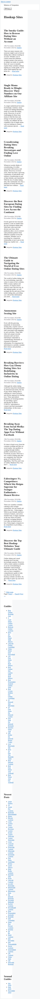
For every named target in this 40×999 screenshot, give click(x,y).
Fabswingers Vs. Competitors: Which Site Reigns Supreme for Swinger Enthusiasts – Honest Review (13, 486)
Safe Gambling (11, 919)
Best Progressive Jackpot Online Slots (11, 683)
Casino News (10, 824)
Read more (15, 71)
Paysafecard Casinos (12, 908)
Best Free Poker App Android (10, 769)
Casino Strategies (11, 839)
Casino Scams (10, 831)
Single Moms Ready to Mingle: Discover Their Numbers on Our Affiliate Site (13, 91)
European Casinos (11, 855)
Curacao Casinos (10, 844)
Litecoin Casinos (10, 881)
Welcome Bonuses (11, 963)
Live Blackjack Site (11, 746)
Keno (10, 878)
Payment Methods (11, 901)
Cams (10, 822)
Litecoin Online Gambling (11, 645)
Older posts (9, 592)
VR (9, 961)
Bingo (10, 816)
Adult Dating (10, 802)
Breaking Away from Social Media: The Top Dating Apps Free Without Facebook (14, 429)
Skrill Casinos (10, 936)
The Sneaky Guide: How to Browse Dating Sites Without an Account (14, 36)
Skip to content (6, 2)
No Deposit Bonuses (11, 896)
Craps (10, 842)
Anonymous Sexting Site (10, 312)
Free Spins (10, 859)
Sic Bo (9, 932)
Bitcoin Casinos (10, 819)
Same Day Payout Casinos (10, 925)
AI (9, 805)
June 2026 (9, 988)
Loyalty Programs (11, 885)
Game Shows (10, 866)
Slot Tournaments (12, 943)
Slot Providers (11, 939)
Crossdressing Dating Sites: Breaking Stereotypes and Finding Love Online (12, 149)
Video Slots (10, 958)
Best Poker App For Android (10, 778)
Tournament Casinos (12, 950)
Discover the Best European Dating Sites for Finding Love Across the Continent (13, 207)
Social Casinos (10, 947)
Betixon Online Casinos (10, 629)
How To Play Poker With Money (10, 637)
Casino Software (11, 835)
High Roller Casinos (10, 871)
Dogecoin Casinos (11, 848)
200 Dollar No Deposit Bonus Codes (10, 737)
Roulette (10, 917)
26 (17, 594)
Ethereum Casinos (11, 852)
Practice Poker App (10, 729)
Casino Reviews (11, 828)
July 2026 (9, 984)
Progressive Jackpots (11, 914)
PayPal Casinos (10, 905)
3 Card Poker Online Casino (10, 621)
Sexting (10, 929)
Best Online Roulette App (10, 613)
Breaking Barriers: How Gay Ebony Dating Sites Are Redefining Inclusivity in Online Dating (14, 369)
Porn (9, 911)
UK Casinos (10, 954)
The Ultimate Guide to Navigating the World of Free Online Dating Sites (14, 263)
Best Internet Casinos (10, 762)
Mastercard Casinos (11, 888)
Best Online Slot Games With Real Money (10, 672)
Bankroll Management (12, 813)
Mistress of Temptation (11, 5)
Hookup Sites (17, 75)
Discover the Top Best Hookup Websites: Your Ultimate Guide (13, 544)
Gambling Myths (11, 863)
